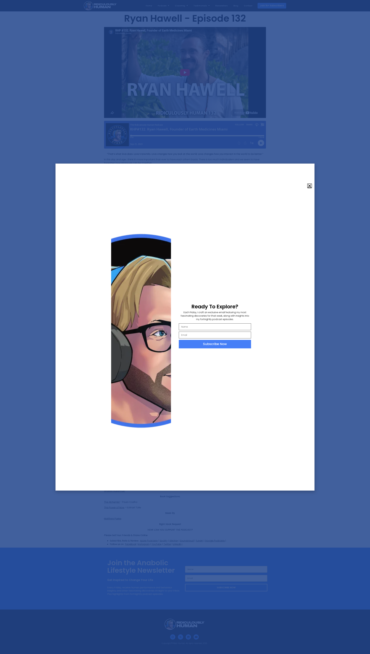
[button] (310, 186)
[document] (185, 327)
